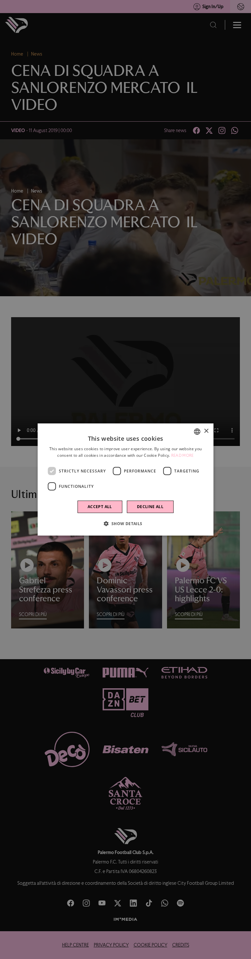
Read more (182, 455)
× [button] (206, 431)
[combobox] (197, 431)
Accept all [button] (100, 506)
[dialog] (125, 479)
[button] (125, 523)
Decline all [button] (150, 506)
